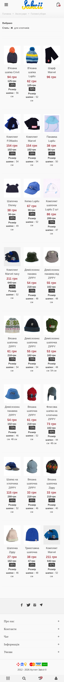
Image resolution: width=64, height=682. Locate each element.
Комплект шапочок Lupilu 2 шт (51, 205)
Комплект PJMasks (12, 138)
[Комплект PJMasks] (12, 123)
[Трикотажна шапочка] (32, 534)
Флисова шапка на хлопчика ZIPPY (51, 413)
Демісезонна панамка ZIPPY (12, 410)
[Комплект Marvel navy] (12, 256)
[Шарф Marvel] (51, 55)
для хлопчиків (21, 28)
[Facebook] (21, 605)
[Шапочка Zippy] (12, 534)
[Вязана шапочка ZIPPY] (12, 325)
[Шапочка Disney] (12, 188)
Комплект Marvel (32, 138)
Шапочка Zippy (12, 550)
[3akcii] (32, 4)
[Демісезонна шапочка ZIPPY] (32, 325)
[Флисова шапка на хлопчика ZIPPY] (51, 393)
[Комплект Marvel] (32, 123)
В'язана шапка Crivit (12, 70)
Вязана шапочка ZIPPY (12, 342)
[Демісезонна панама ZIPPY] (32, 256)
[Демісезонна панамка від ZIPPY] (51, 256)
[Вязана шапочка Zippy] (51, 466)
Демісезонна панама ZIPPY (32, 273)
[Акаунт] (56, 678)
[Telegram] (41, 605)
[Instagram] (34, 605)
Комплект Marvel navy (12, 271)
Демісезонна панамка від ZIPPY (51, 273)
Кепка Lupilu (32, 201)
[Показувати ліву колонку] (8, 678)
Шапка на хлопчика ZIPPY (12, 483)
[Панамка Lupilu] (51, 123)
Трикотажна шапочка (32, 550)
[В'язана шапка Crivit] (12, 55)
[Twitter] (28, 605)
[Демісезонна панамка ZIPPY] (12, 393)
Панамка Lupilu (52, 138)
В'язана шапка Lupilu (32, 72)
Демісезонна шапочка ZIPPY (32, 342)
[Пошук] (24, 678)
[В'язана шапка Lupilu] (32, 55)
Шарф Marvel (52, 70)
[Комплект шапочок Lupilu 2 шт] (51, 188)
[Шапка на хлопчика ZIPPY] (12, 466)
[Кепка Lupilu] (32, 188)
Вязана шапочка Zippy (52, 483)
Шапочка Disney (12, 203)
